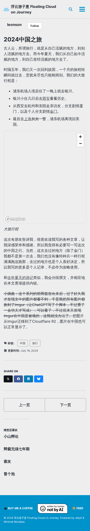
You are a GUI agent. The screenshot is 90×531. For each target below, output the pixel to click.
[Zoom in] (80, 136)
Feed (79, 508)
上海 (27, 118)
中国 (22, 343)
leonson (14, 24)
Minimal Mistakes (14, 521)
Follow (34, 26)
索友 (7, 461)
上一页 (24, 405)
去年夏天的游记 (20, 277)
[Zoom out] (80, 143)
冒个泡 (9, 474)
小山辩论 (11, 436)
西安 (46, 98)
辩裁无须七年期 (17, 449)
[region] (45, 177)
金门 (53, 111)
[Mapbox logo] (15, 219)
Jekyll (78, 517)
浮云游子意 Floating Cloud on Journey (33, 9)
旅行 (35, 343)
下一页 (65, 405)
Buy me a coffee (20, 508)
